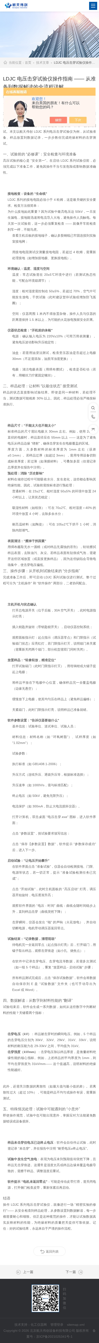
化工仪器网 (39, 1324)
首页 (28, 62)
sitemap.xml (75, 1324)
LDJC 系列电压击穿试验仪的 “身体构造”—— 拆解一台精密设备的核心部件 (79, 1272)
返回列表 (52, 1251)
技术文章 (42, 62)
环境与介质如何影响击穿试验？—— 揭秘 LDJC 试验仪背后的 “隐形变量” (19, 1272)
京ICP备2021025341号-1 (54, 1336)
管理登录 (56, 1324)
